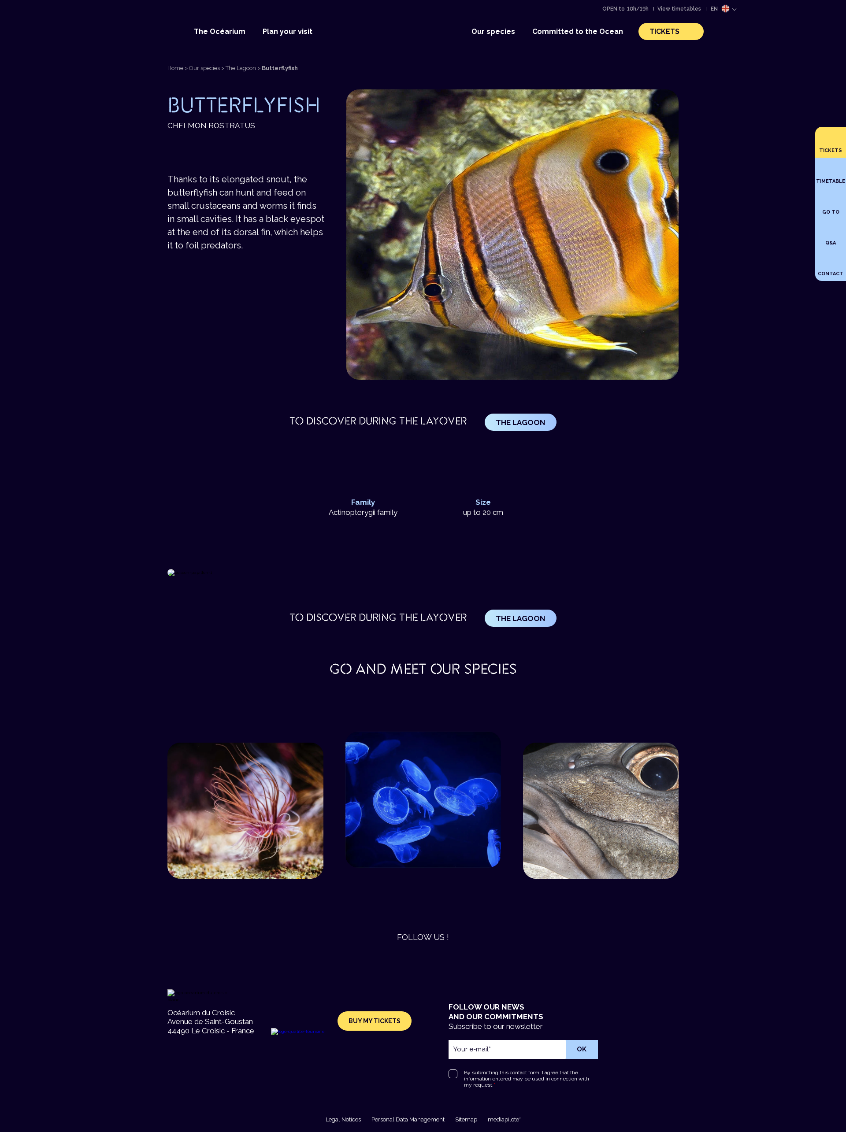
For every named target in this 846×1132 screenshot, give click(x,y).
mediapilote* (504, 1119)
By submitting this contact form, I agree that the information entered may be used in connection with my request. (526, 1078)
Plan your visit (287, 31)
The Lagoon (241, 68)
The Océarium (219, 31)
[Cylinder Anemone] (213, 811)
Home (175, 68)
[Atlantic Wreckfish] (568, 811)
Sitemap (466, 1119)
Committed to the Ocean (577, 31)
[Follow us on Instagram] (410, 959)
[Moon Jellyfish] (390, 800)
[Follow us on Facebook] (436, 959)
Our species (493, 31)
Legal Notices (343, 1119)
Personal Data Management (408, 1119)
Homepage (371, 11)
